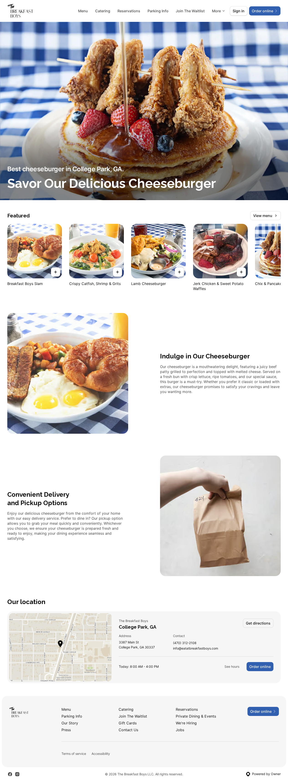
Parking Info (158, 11)
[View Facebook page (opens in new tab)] (10, 774)
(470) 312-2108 (184, 643)
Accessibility (101, 754)
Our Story (69, 723)
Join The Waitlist (190, 11)
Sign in (239, 11)
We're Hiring (186, 723)
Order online (260, 666)
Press (66, 730)
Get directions (258, 623)
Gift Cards (128, 723)
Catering (102, 11)
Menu (83, 11)
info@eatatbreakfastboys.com (195, 648)
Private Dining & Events (196, 716)
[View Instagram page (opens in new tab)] (17, 774)
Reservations (128, 11)
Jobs (180, 730)
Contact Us (128, 730)
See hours (231, 666)
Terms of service (73, 754)
